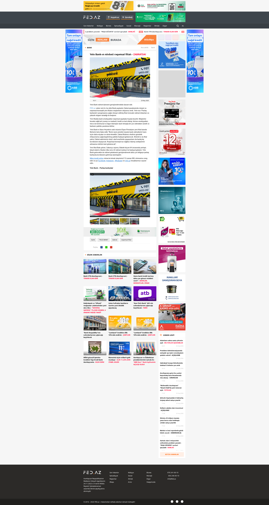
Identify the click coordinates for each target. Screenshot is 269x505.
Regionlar (147, 26)
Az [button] (183, 26)
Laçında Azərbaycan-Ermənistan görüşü (154, 32)
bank (93, 240)
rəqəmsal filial (126, 240)
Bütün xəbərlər (172, 454)
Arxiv (130, 482)
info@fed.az (171, 479)
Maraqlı (137, 26)
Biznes (108, 26)
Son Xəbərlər (89, 26)
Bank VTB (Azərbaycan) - (113, 32)
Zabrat (114, 240)
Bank (153, 47)
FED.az (93, 108)
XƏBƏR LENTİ (168, 335)
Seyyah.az (115, 17)
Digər (165, 26)
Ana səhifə (144, 47)
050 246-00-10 (173, 476)
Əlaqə (112, 482)
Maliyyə (100, 26)
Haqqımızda (151, 482)
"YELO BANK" (103, 240)
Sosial (129, 26)
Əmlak (157, 26)
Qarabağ (128, 17)
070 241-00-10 (172, 472)
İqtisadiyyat (118, 26)
